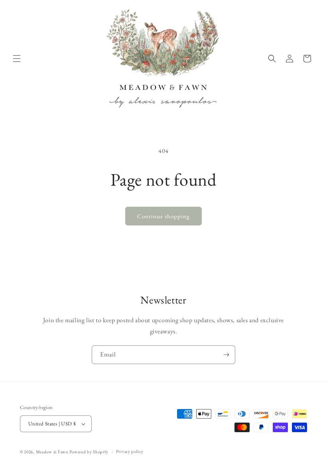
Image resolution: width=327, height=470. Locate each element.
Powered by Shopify (88, 451)
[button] (17, 58)
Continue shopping (163, 216)
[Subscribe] (226, 354)
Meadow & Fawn (52, 451)
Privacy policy (130, 451)
